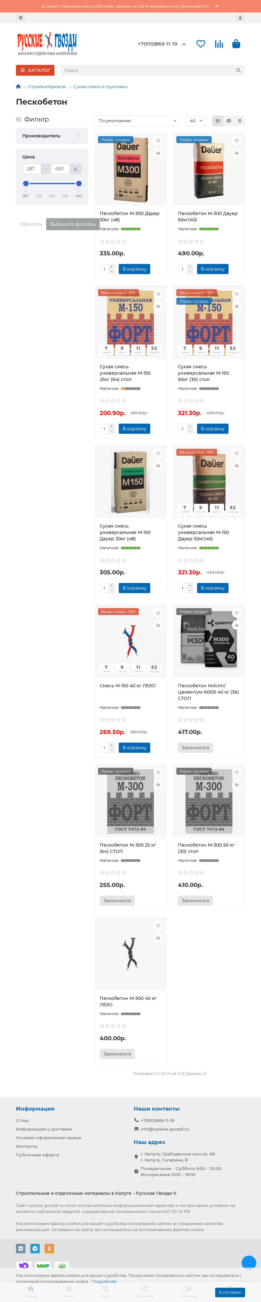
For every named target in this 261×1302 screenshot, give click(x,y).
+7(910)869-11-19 (157, 44)
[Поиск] (238, 70)
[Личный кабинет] (240, 17)
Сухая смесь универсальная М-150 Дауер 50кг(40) (203, 532)
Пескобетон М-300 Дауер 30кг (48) (129, 217)
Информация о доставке (44, 1129)
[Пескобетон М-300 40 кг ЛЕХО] (131, 954)
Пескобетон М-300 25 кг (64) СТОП (128, 848)
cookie (73, 1223)
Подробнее (103, 1281)
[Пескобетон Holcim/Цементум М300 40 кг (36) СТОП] (209, 642)
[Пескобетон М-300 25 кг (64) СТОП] (131, 801)
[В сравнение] (158, 153)
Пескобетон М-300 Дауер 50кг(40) (208, 217)
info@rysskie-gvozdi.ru (165, 1129)
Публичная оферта (37, 1154)
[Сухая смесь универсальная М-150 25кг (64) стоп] (131, 323)
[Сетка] (217, 120)
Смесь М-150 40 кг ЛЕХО (128, 686)
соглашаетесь (116, 1229)
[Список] (229, 120)
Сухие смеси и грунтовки (100, 86)
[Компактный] (239, 120)
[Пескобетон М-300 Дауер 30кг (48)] (131, 170)
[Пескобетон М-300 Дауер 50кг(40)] (209, 170)
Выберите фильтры (73, 224)
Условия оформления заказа (48, 1137)
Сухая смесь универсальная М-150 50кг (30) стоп (203, 373)
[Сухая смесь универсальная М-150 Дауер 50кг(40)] (209, 482)
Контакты (27, 1146)
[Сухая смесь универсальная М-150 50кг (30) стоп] (209, 323)
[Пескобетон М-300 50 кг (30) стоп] (209, 801)
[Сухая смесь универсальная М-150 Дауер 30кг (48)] (131, 482)
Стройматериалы (47, 86)
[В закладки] (158, 141)
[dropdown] (20, 17)
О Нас (22, 1120)
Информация (35, 1108)
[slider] (26, 183)
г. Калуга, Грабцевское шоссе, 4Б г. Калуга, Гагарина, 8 (178, 1156)
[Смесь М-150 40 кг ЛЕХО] (131, 642)
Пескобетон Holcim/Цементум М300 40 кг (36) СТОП (208, 692)
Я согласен (230, 1292)
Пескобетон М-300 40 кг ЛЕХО (128, 1001)
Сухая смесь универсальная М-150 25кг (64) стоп (125, 373)
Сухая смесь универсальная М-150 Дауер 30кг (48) (125, 532)
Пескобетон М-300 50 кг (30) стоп (206, 848)
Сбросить (31, 224)
